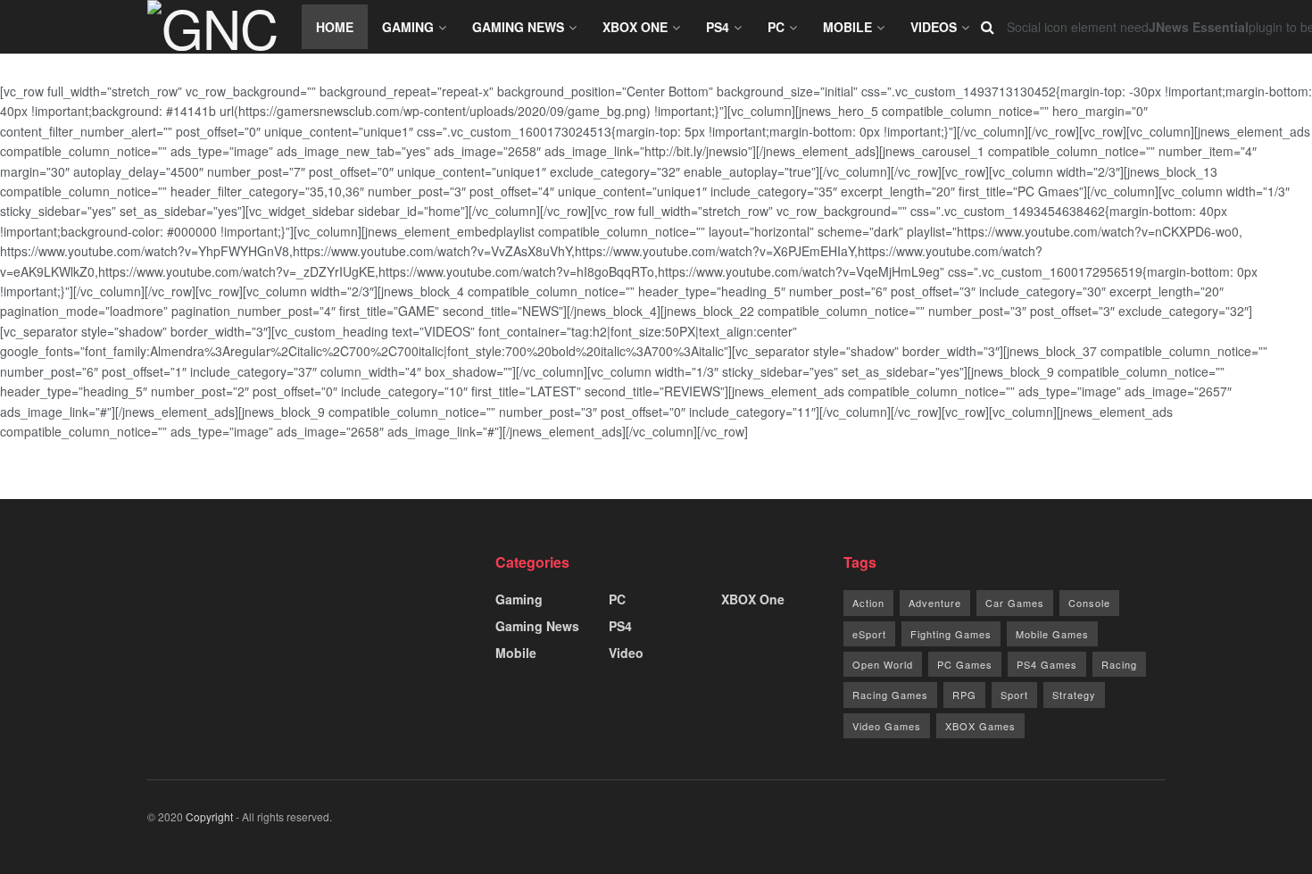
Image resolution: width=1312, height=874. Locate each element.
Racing (1119, 664)
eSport (869, 634)
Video (626, 653)
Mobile (847, 27)
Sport (1014, 694)
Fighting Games (951, 634)
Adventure (935, 602)
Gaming (408, 27)
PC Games (964, 664)
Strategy (1074, 694)
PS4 (717, 27)
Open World (882, 664)
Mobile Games (1052, 634)
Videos (933, 27)
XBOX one (635, 27)
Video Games (886, 726)
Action (868, 602)
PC (776, 27)
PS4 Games (1047, 664)
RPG (964, 694)
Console (1089, 602)
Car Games (1014, 602)
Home (334, 27)
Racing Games (890, 694)
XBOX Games (980, 726)
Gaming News (518, 27)
